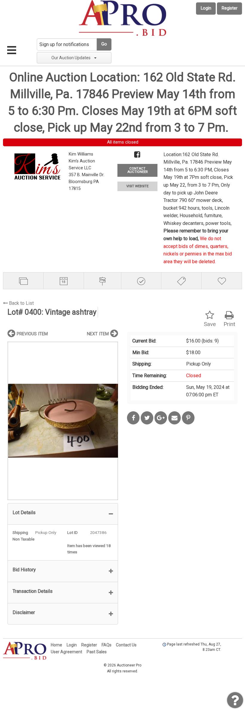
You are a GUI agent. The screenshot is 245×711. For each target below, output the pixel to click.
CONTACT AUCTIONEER (137, 170)
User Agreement (66, 651)
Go (104, 44)
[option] (62, 421)
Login (206, 8)
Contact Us (126, 645)
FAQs (106, 645)
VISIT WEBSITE (137, 186)
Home (56, 645)
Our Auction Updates (71, 57)
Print (229, 324)
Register (230, 8)
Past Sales (97, 651)
